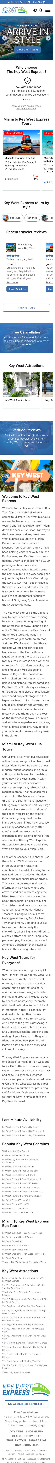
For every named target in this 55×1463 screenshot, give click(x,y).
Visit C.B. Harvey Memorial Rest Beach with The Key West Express (25, 1300)
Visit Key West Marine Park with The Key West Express (24, 1337)
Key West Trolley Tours (34, 1254)
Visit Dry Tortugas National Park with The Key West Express (23, 1312)
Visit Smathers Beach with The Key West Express (21, 1355)
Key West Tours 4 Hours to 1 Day (17, 1175)
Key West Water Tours (12, 1258)
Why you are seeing (26, 107)
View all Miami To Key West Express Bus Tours (24, 1262)
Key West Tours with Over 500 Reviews (21, 1187)
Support (11, 1454)
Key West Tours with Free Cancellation (20, 1170)
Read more (12, 282)
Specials (18, 1450)
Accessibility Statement (38, 1459)
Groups (43, 1450)
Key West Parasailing (12, 1241)
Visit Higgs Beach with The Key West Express (23, 1324)
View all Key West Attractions (16, 1372)
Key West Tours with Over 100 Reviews (20, 1179)
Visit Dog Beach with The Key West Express (22, 1306)
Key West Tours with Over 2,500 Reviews (22, 1196)
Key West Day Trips (32, 1233)
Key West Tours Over (15, 1208)
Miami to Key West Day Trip (20, 158)
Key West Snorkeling (11, 1254)
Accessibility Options (15, 1459)
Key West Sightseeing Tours (15, 1249)
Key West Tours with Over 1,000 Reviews (21, 1191)
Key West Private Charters (14, 1245)
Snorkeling (34, 1431)
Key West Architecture (17, 400)
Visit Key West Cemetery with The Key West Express (23, 1330)
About (21, 1454)
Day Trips (17, 1431)
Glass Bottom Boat (26, 1436)
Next (48, 38)
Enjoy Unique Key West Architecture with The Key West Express (23, 1279)
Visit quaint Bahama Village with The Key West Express (24, 1348)
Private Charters (26, 1444)
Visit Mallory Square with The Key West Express (24, 1342)
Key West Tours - (15, 1200)
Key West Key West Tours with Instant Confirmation (20, 1161)
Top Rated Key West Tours (14, 1151)
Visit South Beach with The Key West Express (23, 1361)
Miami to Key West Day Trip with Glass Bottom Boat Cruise (25, 246)
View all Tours (26, 307)
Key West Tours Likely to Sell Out (17, 1212)
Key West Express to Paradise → (26, 1403)
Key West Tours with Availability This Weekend (24, 1135)
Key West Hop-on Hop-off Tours (17, 1237)
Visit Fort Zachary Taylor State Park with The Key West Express (23, 1319)
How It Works (31, 1450)
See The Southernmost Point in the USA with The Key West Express (23, 1286)
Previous (4, 38)
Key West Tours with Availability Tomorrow (22, 1131)
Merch (9, 1450)
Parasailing (37, 1440)
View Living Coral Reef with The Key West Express (22, 1293)
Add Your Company (35, 1454)
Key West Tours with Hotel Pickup (18, 1166)
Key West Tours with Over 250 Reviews (21, 1183)
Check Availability (17, 289)
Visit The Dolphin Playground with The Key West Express (25, 1366)
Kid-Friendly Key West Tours (15, 1155)
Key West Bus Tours (11, 1233)
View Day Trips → (28, 49)
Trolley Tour (16, 1440)
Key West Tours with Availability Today (20, 1127)
